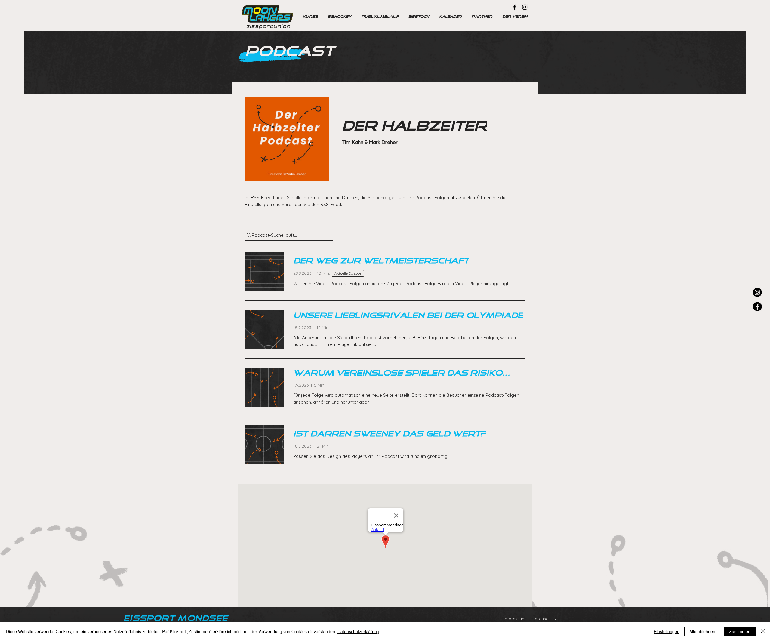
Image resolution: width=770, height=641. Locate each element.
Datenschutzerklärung (358, 631)
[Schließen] (762, 631)
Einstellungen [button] (666, 631)
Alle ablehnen (702, 631)
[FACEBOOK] (757, 306)
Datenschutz (544, 618)
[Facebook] (514, 7)
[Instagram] (524, 7)
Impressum (515, 618)
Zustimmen (739, 631)
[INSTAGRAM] (757, 292)
